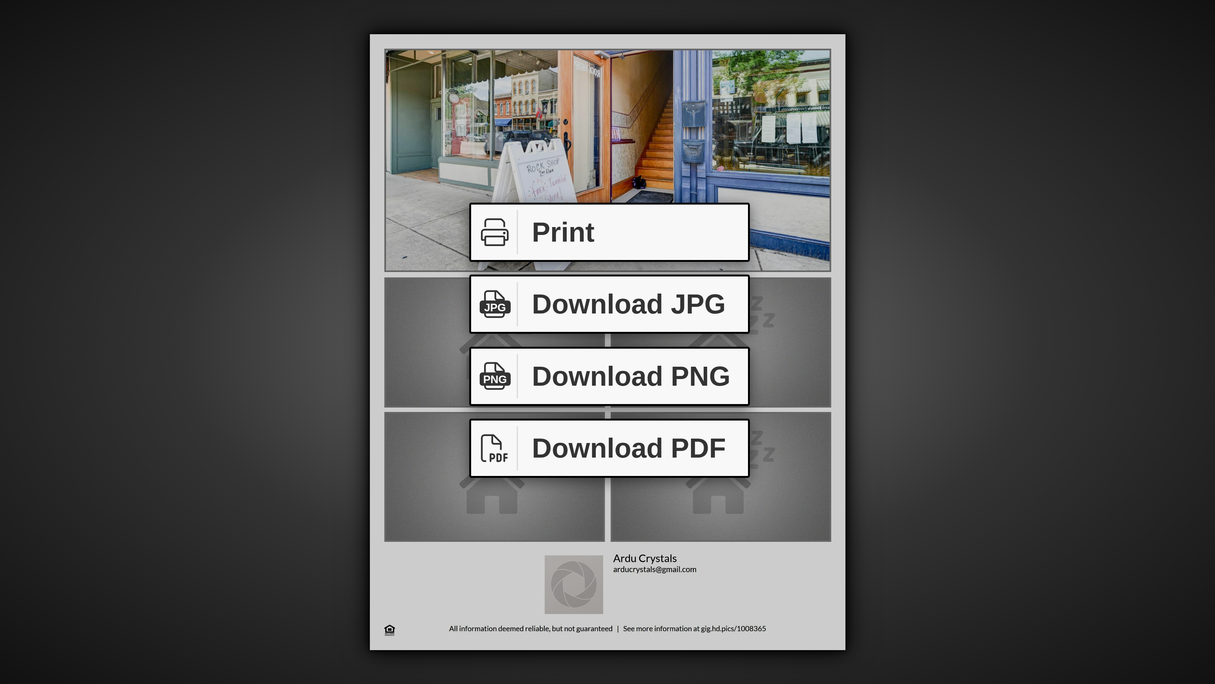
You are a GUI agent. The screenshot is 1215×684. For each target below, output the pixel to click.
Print (563, 232)
